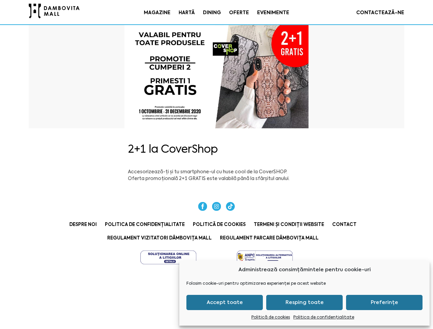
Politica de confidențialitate (323, 317)
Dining (212, 12)
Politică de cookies (270, 317)
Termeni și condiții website (289, 224)
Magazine (157, 12)
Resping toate (305, 302)
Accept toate (225, 302)
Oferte (239, 12)
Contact (344, 224)
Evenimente (273, 12)
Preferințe (384, 302)
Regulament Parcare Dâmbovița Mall (269, 238)
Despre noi (83, 224)
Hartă (187, 12)
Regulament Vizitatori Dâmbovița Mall (159, 238)
